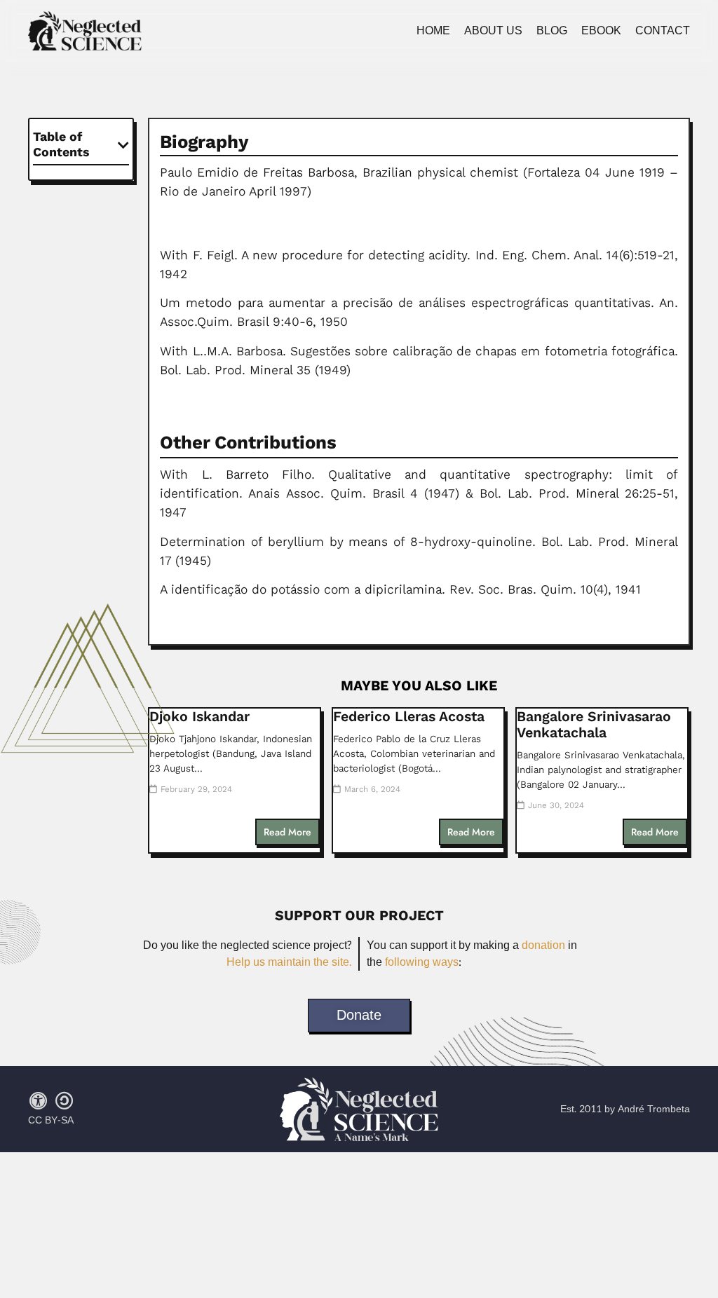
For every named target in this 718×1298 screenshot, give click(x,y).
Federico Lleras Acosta (409, 717)
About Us (493, 31)
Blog (551, 31)
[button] (123, 145)
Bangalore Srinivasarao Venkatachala (594, 725)
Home (433, 31)
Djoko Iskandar (199, 717)
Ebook (601, 31)
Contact (662, 31)
